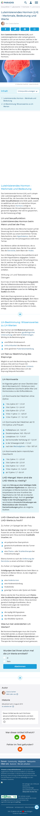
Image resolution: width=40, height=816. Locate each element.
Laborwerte (16, 7)
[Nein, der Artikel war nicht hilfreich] (23, 737)
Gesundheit (5, 7)
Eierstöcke (11, 250)
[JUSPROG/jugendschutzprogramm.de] (9, 796)
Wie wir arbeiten (24, 764)
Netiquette (31, 761)
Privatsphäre (29, 807)
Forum (4, 761)
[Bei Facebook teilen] (5, 29)
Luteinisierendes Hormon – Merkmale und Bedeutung (19, 99)
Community (12, 761)
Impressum (9, 807)
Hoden (31, 250)
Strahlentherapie (25, 551)
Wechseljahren (19, 446)
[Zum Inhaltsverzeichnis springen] (20, 314)
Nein (9, 661)
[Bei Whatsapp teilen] (34, 29)
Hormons (19, 206)
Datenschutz (19, 807)
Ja (7, 658)
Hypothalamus (22, 236)
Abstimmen (20, 666)
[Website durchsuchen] (25, 2)
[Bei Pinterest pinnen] (24, 29)
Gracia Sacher (11, 692)
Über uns (5, 764)
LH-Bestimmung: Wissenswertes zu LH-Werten (18, 105)
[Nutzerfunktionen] (30, 2)
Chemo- (11, 551)
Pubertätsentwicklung (25, 349)
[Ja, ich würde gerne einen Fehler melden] (20, 749)
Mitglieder (22, 761)
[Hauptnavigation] (36, 2)
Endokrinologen (27, 335)
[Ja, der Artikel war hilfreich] (16, 737)
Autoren (13, 764)
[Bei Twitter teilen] (15, 29)
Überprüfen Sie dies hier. (29, 792)
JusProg (18, 802)
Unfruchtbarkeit (10, 345)
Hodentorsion (13, 580)
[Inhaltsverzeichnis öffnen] (36, 807)
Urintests (29, 366)
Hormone (25, 7)
